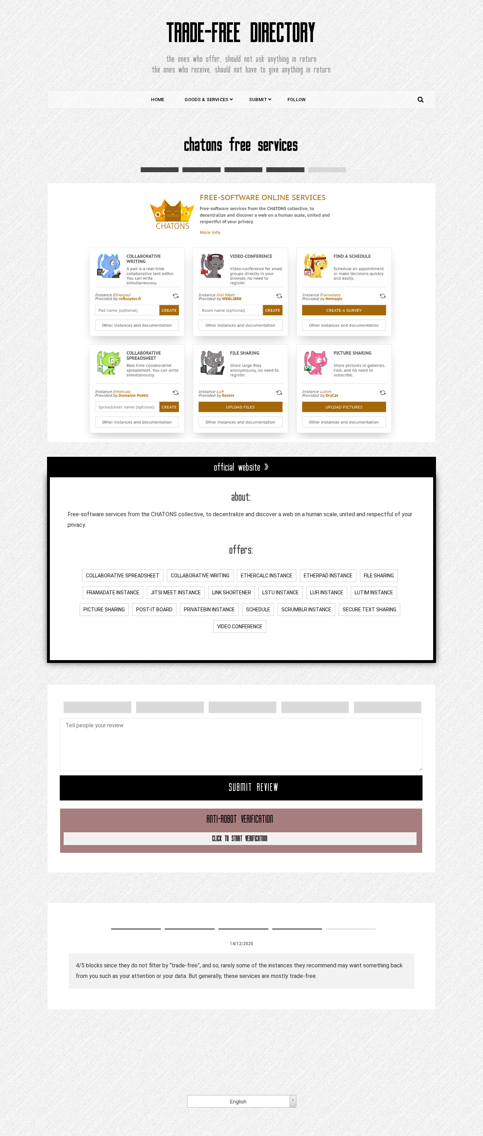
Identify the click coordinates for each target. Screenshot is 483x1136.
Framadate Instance (113, 592)
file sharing (379, 575)
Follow (296, 99)
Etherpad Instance (328, 575)
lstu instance (280, 592)
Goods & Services (206, 99)
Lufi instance (326, 592)
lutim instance (374, 592)
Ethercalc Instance (266, 575)
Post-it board (154, 609)
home (157, 99)
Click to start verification (240, 838)
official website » (241, 467)
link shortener (231, 592)
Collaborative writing (200, 575)
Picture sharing (104, 609)
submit (258, 99)
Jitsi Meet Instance (176, 592)
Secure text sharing (369, 609)
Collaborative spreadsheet (122, 575)
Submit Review (254, 787)
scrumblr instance (306, 609)
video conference (239, 626)
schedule (258, 609)
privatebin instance (209, 609)
